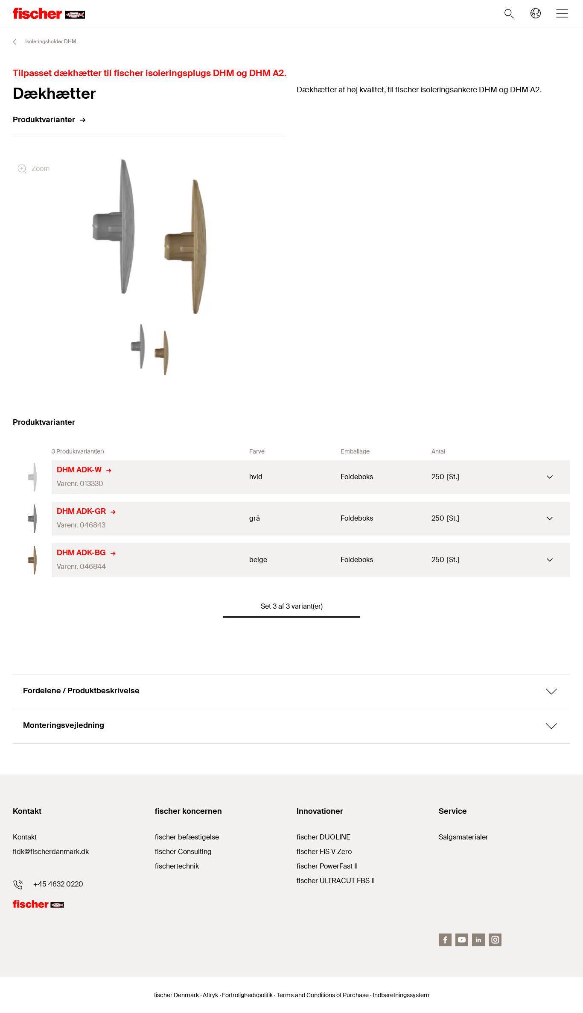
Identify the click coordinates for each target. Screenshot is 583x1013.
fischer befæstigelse (187, 837)
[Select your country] (535, 13)
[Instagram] (495, 939)
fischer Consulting (183, 851)
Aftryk (210, 995)
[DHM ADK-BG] (32, 560)
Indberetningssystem (401, 995)
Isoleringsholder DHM (50, 41)
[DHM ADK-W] (32, 477)
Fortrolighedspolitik (247, 995)
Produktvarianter (44, 120)
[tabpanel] (149, 349)
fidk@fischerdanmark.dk (51, 851)
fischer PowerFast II (327, 866)
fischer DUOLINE (323, 837)
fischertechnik (177, 866)
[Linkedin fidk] (478, 939)
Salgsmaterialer (463, 837)
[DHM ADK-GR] (32, 518)
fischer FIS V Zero (324, 851)
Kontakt (25, 837)
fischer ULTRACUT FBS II (336, 880)
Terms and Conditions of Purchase (323, 995)
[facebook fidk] (445, 939)
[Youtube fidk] (461, 939)
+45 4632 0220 (58, 884)
